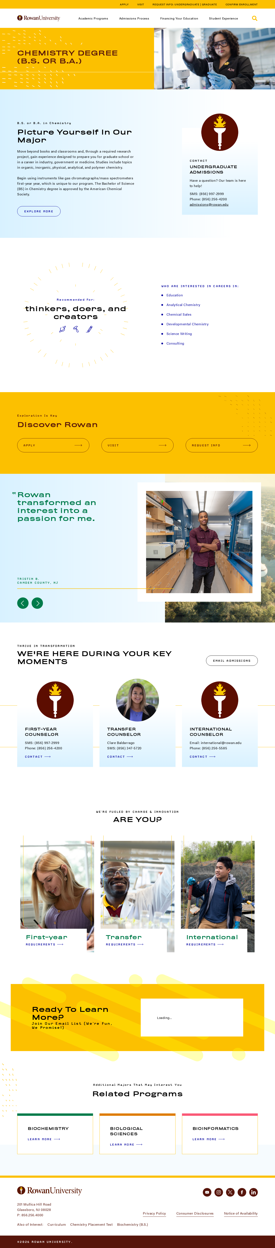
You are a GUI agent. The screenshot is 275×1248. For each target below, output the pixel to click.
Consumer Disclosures (195, 1213)
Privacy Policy (154, 1213)
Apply (124, 4)
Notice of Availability (241, 1213)
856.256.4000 (32, 1214)
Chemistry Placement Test (91, 1224)
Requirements (40, 944)
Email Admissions (232, 660)
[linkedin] (253, 1192)
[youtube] (207, 1192)
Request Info (206, 445)
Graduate (209, 4)
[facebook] (242, 1192)
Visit (140, 4)
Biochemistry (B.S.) (132, 1224)
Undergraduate (186, 4)
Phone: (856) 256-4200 (208, 198)
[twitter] (230, 1192)
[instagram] (218, 1192)
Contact (34, 756)
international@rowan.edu (221, 742)
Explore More (38, 211)
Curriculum (56, 1224)
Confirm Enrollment (242, 4)
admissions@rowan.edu (209, 204)
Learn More (40, 1139)
